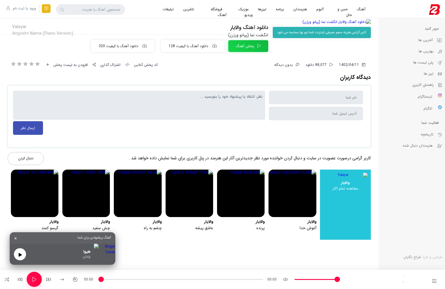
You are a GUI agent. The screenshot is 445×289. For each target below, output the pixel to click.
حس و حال (345, 12)
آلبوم (320, 9)
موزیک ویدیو (246, 12)
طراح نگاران (412, 257)
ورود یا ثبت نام (24, 8)
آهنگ (361, 9)
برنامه (280, 9)
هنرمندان (300, 9)
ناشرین (188, 9)
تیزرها (262, 9)
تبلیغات (168, 9)
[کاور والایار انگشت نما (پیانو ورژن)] (322, 22)
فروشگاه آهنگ (218, 12)
